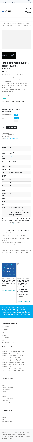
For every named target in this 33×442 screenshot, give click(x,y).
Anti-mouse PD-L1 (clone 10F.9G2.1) (11, 353)
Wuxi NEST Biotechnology (14, 102)
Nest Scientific (12, 156)
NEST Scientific (6, 405)
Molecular (9, 25)
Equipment (19, 278)
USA (16, 114)
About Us (4, 417)
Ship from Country (7, 114)
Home (3, 23)
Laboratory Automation (17, 23)
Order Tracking (5, 326)
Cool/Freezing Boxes (13, 278)
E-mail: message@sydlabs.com (9, 1)
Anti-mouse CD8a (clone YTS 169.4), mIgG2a (13, 364)
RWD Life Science (6, 394)
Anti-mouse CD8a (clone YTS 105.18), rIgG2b (13, 368)
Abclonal (4, 396)
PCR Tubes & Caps (18, 25)
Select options (12, 265)
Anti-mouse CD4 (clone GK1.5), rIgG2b (11, 357)
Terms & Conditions (7, 421)
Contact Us (4, 415)
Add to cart (12, 127)
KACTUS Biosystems (7, 398)
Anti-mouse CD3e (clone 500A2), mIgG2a (12, 355)
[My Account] (27, 9)
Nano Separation (6, 389)
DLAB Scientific (6, 391)
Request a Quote (6, 332)
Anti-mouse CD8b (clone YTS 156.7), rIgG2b (13, 371)
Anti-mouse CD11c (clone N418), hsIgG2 (12, 373)
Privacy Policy (5, 419)
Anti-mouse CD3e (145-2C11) (9, 366)
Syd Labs (4, 383)
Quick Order (5, 329)
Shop (8, 23)
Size (3, 118)
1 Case (16, 118)
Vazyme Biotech (6, 402)
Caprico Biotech (6, 400)
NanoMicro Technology (7, 387)
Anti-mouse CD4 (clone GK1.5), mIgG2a (12, 360)
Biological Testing (13, 107)
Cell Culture (5, 278)
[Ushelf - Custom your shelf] (6, 10)
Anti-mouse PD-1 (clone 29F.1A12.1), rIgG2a (13, 351)
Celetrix (4, 385)
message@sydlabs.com (12, 138)
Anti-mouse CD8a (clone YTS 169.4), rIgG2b (13, 362)
